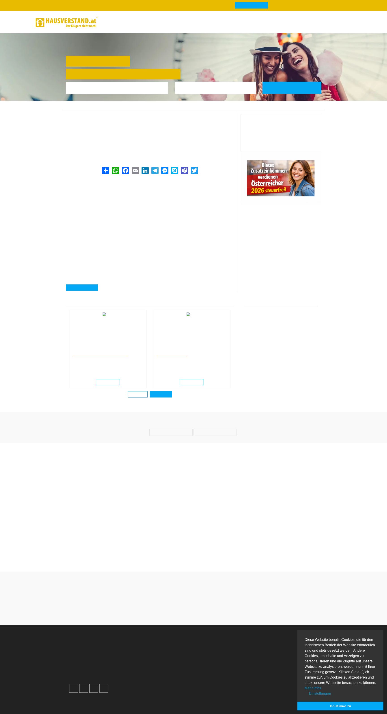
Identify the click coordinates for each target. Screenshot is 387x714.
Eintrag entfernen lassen (89, 122)
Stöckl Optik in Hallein (198, 108)
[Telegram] (155, 170)
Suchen (295, 88)
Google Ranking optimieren (96, 654)
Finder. (94, 704)
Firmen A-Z (210, 649)
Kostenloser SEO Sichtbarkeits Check (328, 22)
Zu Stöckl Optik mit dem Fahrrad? (226, 554)
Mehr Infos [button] (313, 688)
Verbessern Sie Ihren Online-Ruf (99, 659)
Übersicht (273, 643)
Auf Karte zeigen (84, 287)
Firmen (101, 108)
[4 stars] (202, 611)
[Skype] (174, 170)
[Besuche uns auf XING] (103, 688)
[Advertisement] (150, 208)
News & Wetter (138, 22)
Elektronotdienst (278, 654)
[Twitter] (194, 170)
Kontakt (144, 643)
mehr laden (137, 394)
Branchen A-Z (213, 643)
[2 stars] (185, 611)
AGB (141, 670)
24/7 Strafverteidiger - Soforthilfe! (101, 354)
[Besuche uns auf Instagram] (83, 688)
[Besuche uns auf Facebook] (73, 688)
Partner (143, 675)
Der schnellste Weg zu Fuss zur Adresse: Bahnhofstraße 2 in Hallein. (291, 557)
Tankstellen (211, 675)
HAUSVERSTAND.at (79, 108)
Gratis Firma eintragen (289, 22)
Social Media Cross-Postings (97, 665)
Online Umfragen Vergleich (286, 677)
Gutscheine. (115, 704)
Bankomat (210, 659)
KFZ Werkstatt (276, 665)
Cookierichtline (150, 665)
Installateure (275, 659)
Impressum (146, 654)
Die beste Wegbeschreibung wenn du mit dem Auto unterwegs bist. (95, 557)
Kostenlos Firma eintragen (95, 670)
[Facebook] (125, 170)
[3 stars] (193, 611)
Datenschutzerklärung (155, 659)
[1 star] (177, 611)
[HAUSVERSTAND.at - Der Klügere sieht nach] (67, 22)
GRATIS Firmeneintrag (251, 5)
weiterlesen (109, 382)
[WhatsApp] (115, 170)
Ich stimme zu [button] (340, 706)
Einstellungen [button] (319, 693)
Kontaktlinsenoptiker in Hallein (160, 108)
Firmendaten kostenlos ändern (94, 117)
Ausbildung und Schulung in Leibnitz (179, 349)
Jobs (141, 649)
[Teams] (184, 170)
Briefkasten (210, 665)
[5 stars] (210, 611)
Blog (111, 22)
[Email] (135, 170)
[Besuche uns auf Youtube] (93, 688)
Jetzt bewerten (281, 144)
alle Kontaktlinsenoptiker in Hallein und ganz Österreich (111, 144)
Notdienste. (142, 704)
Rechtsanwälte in (83, 349)
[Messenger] (164, 170)
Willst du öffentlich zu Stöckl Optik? (161, 554)
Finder (166, 22)
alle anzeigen (161, 394)
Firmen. (77, 704)
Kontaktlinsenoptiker (123, 108)
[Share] (105, 170)
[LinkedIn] (145, 170)
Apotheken (210, 654)
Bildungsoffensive (172, 354)
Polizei (207, 670)
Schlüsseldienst (278, 649)
